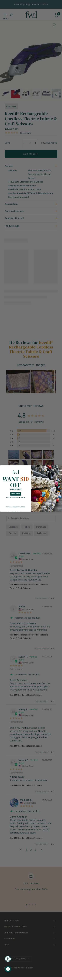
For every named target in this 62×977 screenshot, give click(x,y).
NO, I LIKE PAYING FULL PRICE (15, 497)
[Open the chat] (8, 969)
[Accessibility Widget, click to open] (8, 959)
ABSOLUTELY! (15, 494)
